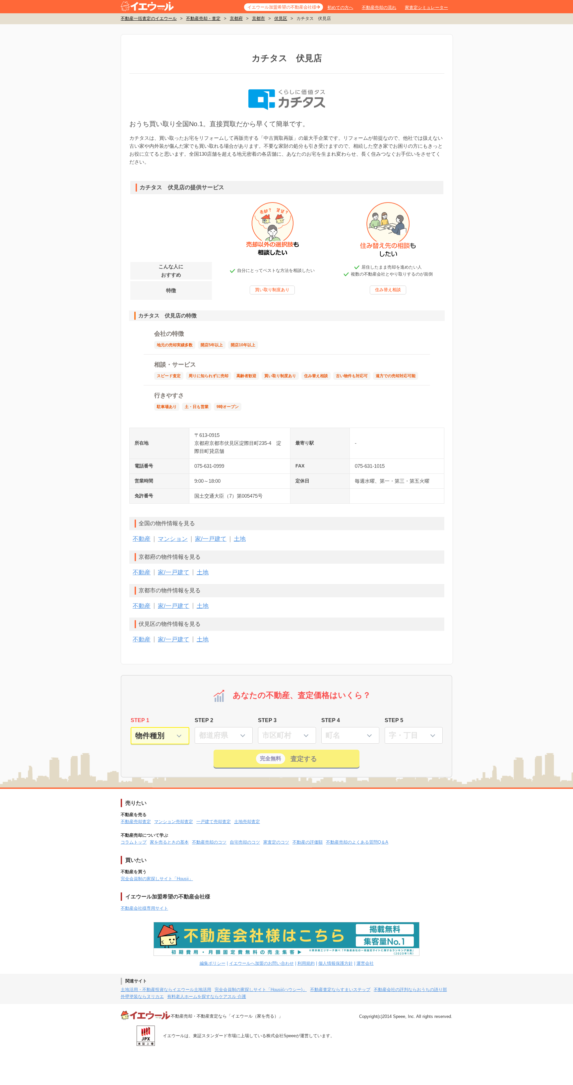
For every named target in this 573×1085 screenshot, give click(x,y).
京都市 (258, 18)
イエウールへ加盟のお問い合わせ (261, 963)
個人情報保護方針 (335, 963)
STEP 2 (204, 720)
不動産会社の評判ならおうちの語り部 (410, 989)
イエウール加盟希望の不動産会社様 (281, 7)
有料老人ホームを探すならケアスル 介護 (206, 996)
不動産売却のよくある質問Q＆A (357, 842)
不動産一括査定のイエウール (149, 18)
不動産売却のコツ (209, 842)
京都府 (236, 18)
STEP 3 (267, 720)
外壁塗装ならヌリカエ (142, 996)
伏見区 (280, 18)
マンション (173, 539)
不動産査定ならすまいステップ (340, 989)
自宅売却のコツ (245, 842)
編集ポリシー (212, 963)
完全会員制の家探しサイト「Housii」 (157, 878)
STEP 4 (330, 720)
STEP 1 (140, 720)
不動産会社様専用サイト (144, 908)
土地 (240, 539)
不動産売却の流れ (379, 7)
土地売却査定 (247, 821)
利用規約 (306, 963)
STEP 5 (394, 720)
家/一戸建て (210, 539)
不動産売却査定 (136, 821)
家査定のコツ (276, 842)
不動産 (142, 539)
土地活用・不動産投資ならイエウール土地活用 (166, 989)
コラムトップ (134, 842)
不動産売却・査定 (203, 18)
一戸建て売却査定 (213, 821)
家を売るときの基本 (169, 842)
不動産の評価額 (307, 842)
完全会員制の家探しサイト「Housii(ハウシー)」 (261, 989)
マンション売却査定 (173, 821)
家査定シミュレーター (426, 7)
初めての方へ (340, 7)
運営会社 (365, 963)
